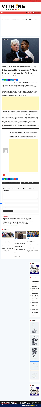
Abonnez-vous (25, 402)
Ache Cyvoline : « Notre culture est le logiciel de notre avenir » (35, 305)
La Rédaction (10, 75)
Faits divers (28, 403)
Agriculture (37, 402)
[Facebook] (1, 203)
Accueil (30, 402)
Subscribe (37, 12)
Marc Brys (36, 75)
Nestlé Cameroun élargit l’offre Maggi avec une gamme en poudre (35, 298)
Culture (24, 403)
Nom (4, 199)
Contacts (21, 403)
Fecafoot (32, 75)
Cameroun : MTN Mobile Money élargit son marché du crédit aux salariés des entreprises (35, 283)
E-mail (4, 203)
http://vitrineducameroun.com (11, 225)
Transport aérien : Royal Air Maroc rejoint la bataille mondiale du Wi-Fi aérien (35, 312)
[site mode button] (26, 12)
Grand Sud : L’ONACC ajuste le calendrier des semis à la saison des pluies (35, 291)
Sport (3, 238)
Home (32, 403)
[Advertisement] (20, 27)
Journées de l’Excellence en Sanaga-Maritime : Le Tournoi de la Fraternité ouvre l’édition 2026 (7, 245)
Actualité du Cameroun (22, 75)
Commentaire (6, 190)
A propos (21, 402)
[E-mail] (4, 175)
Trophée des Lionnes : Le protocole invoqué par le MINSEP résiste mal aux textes (33, 244)
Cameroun (28, 75)
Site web (4, 207)
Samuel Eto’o (4, 77)
